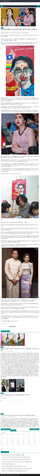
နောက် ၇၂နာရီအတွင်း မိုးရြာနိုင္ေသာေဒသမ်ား (9, 463)
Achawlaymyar (10, 30)
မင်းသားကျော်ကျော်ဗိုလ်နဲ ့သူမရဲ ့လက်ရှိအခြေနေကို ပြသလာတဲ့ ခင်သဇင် (15, 394)
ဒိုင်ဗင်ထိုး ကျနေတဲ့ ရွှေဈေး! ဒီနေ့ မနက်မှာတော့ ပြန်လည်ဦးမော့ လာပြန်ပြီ (13, 454)
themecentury (17, 474)
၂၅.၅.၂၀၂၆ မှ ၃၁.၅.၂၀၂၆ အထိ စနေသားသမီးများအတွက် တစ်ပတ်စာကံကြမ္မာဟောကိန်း (15, 457)
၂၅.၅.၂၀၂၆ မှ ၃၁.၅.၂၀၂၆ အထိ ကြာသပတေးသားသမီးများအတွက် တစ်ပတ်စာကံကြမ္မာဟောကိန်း (17, 461)
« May (2, 448)
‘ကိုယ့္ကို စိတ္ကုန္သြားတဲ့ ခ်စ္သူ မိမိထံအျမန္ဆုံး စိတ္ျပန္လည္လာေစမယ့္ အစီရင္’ (34, 429)
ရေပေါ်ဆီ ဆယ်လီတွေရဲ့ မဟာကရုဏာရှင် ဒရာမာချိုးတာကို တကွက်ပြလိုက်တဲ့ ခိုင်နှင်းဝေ (18, 415)
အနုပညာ (2, 347)
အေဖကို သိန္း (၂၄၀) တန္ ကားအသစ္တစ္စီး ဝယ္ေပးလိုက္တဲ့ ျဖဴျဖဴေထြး (6, 429)
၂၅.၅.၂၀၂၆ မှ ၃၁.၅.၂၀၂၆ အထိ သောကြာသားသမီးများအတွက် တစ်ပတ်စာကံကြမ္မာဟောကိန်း (16, 459)
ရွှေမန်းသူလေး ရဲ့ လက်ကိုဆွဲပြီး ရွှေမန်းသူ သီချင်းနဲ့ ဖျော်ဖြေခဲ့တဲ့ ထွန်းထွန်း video (14, 470)
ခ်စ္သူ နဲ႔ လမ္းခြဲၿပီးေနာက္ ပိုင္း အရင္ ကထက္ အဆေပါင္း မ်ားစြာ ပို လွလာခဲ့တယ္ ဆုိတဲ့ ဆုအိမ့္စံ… (20, 349)
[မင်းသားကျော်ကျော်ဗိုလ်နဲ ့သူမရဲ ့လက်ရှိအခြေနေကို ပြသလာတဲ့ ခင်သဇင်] (20, 385)
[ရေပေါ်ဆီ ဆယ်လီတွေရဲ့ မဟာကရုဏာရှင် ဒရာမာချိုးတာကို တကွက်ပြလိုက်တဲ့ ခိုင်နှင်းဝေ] (20, 406)
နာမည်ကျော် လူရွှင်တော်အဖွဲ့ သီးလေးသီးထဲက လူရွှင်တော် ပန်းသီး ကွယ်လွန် (14, 466)
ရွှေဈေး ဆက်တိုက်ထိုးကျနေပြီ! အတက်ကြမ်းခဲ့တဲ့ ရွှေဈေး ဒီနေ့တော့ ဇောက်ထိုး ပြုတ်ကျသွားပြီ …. (17, 468)
